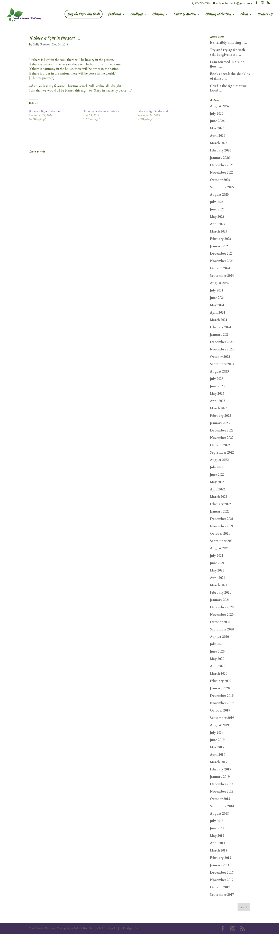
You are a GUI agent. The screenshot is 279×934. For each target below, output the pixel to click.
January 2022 (220, 511)
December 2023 (221, 342)
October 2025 (220, 180)
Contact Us (264, 14)
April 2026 (217, 135)
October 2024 (220, 268)
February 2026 (220, 150)
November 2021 (221, 526)
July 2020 (216, 644)
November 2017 (221, 880)
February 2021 (220, 592)
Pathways (114, 14)
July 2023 (216, 379)
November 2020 (221, 614)
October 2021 (220, 533)
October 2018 (220, 799)
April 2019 (217, 754)
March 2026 (218, 143)
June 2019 (217, 740)
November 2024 (221, 261)
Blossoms (158, 14)
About (244, 14)
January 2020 (220, 688)
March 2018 (218, 850)
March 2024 (218, 320)
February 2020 (220, 681)
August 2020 (219, 637)
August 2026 (219, 106)
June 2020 (217, 651)
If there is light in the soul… (46, 111)
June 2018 (217, 828)
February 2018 (220, 858)
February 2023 (220, 415)
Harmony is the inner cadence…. (103, 111)
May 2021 (217, 570)
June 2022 (217, 474)
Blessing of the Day (218, 14)
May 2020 (217, 659)
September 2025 (222, 187)
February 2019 (220, 769)
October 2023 (220, 357)
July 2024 (216, 290)
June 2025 (217, 209)
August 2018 (219, 813)
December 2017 (221, 872)
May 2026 (217, 128)
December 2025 (221, 165)
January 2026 (220, 158)
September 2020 (222, 629)
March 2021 (218, 585)
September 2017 (222, 894)
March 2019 (218, 762)
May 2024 (217, 305)
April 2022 (217, 489)
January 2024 (220, 334)
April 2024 (217, 312)
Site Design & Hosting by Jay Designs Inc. (111, 928)
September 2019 (222, 718)
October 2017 (220, 887)
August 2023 (219, 371)
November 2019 (221, 703)
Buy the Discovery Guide (83, 14)
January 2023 (220, 423)
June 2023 (217, 386)
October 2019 (220, 710)
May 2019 (217, 747)
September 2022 (222, 452)
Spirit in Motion (185, 14)
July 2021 (216, 555)
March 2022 (218, 497)
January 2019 (220, 777)
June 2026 (217, 121)
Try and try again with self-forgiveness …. (227, 52)
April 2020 (217, 666)
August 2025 (219, 194)
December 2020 (221, 607)
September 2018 (222, 806)
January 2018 (220, 865)
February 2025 (220, 239)
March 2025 (218, 231)
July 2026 (216, 113)
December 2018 (221, 784)
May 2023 (217, 393)
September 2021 (222, 541)
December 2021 (221, 519)
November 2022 (221, 438)
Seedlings (136, 14)
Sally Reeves (41, 44)
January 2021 (220, 600)
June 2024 (217, 298)
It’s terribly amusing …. (228, 42)
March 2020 (218, 673)
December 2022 (221, 430)
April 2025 (217, 224)
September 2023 (222, 364)
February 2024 (220, 327)
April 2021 (217, 578)
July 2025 (216, 202)
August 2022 (219, 460)
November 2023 (221, 349)
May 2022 (217, 482)
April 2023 (217, 401)
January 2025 (220, 246)
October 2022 (220, 445)
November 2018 (221, 791)
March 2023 (218, 408)
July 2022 (216, 467)
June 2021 (217, 563)
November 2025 (221, 172)
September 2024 (222, 275)
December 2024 (221, 253)
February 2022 (220, 504)
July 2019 (216, 732)
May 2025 (217, 217)
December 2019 (221, 695)
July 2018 (216, 821)
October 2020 (220, 622)
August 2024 (219, 283)
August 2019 (219, 725)
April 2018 (217, 843)
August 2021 (219, 548)
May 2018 (217, 835)
